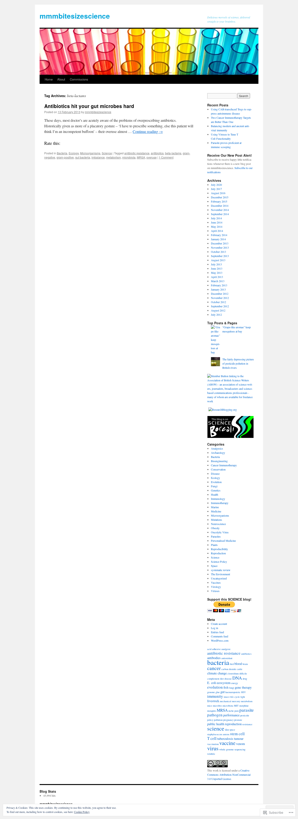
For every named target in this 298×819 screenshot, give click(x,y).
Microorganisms (90, 153)
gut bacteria (82, 157)
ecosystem (223, 682)
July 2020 (216, 184)
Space (214, 566)
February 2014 (219, 235)
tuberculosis (225, 738)
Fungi (214, 486)
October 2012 (218, 302)
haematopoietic (232, 692)
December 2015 (219, 197)
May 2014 (216, 226)
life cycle (235, 696)
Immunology (218, 499)
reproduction (233, 724)
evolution (215, 687)
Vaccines (216, 582)
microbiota (128, 157)
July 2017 (216, 189)
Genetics (215, 490)
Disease (215, 473)
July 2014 (216, 218)
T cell (212, 738)
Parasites (216, 536)
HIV (243, 692)
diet (222, 678)
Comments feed (219, 636)
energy (234, 683)
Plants (214, 545)
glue (218, 692)
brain (245, 664)
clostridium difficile (237, 673)
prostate (238, 719)
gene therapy (243, 687)
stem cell (237, 733)
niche (231, 710)
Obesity (215, 528)
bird (232, 664)
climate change (217, 673)
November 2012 (220, 298)
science (215, 728)
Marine (215, 507)
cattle (239, 669)
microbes (217, 705)
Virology (216, 587)
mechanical (225, 701)
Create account (219, 624)
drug (245, 678)
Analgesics (217, 448)
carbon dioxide (228, 669)
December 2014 (219, 205)
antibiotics (157, 153)
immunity (215, 696)
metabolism (113, 157)
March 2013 (217, 281)
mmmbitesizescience (75, 16)
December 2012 (219, 293)
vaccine (227, 742)
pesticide (244, 715)
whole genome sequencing (232, 749)
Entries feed (217, 632)
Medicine (216, 511)
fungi (231, 687)
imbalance (98, 157)
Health (214, 494)
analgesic (226, 649)
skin (227, 729)
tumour (239, 738)
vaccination (213, 744)
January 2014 (218, 239)
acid (209, 649)
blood (238, 663)
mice (209, 705)
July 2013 (216, 264)
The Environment (220, 574)
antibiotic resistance (136, 153)
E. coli (211, 682)
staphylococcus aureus (218, 734)
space (232, 729)
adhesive (216, 649)
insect (227, 696)
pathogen (215, 714)
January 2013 (218, 289)
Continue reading (148, 131)
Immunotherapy (219, 503)
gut (222, 692)
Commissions (79, 79)
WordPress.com (219, 640)
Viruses (215, 591)
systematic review (220, 570)
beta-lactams (173, 153)
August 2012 (218, 310)
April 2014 (217, 231)
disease (228, 678)
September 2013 (220, 256)
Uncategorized (219, 578)
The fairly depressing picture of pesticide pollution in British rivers (238, 363)
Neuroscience (218, 524)
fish (226, 687)
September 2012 (220, 306)
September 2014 (220, 214)
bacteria (218, 662)
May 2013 (216, 272)
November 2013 (220, 247)
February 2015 (219, 201)
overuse (151, 157)
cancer (214, 668)
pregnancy (228, 719)
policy (210, 719)
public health (215, 724)
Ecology (74, 153)
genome (211, 692)
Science (107, 153)
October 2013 (218, 252)
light (242, 696)
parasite (246, 710)
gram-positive (65, 157)
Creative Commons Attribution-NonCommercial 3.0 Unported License (229, 774)
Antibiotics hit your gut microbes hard (89, 105)
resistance (247, 724)
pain (236, 710)
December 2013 (219, 243)
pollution (218, 719)
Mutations (216, 519)
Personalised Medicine (223, 540)
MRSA (141, 157)
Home (49, 79)
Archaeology (218, 452)
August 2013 (218, 260)
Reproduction (218, 553)
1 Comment (166, 157)
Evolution (216, 482)
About (61, 79)
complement (213, 678)
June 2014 (216, 222)
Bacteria (62, 153)
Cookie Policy (82, 812)
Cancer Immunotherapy (224, 465)
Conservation (218, 469)
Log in (214, 628)
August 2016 (218, 193)
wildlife (211, 753)
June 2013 (216, 268)
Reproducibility (219, 549)
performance (231, 715)
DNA (237, 678)
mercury (236, 701)
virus (213, 748)
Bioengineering (219, 461)
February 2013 (219, 285)
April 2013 (217, 277)
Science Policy (219, 561)
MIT (236, 705)
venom (240, 743)
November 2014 (220, 210)
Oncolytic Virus (220, 532)
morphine (244, 705)
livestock (213, 701)
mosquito (211, 710)
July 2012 (216, 314)
